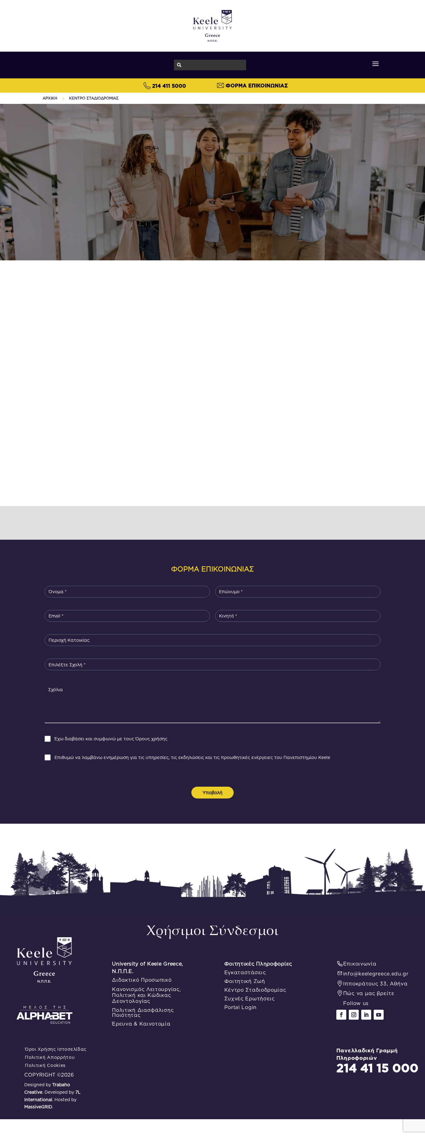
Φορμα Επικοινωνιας (257, 86)
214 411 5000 (169, 86)
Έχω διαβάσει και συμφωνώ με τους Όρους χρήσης (110, 738)
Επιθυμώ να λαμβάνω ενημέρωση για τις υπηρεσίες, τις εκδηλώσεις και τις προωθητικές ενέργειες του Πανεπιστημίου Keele (192, 757)
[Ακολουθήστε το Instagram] (354, 1015)
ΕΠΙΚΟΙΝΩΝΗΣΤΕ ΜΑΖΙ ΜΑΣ (212, 385)
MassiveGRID (38, 1106)
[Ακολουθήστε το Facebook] (341, 1015)
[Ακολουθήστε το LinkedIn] (366, 1015)
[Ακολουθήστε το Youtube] (379, 1015)
